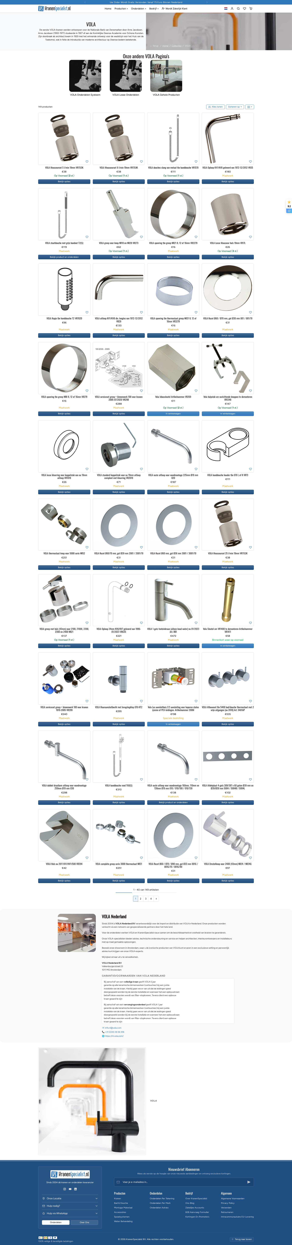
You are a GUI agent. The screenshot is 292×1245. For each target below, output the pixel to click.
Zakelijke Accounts (194, 1207)
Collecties (176, 45)
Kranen (117, 1198)
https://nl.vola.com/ (114, 1036)
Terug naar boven (243, 1239)
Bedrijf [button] (153, 8)
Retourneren (227, 1212)
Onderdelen (55, 1222)
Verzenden (226, 1207)
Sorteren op (234, 106)
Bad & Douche (121, 1203)
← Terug (154, 45)
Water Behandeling (123, 1221)
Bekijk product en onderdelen (64, 257)
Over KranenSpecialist (196, 1198)
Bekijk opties (64, 181)
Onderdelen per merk (160, 1203)
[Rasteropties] (249, 107)
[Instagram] (64, 1189)
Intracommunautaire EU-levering (237, 1216)
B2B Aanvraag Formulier (197, 1212)
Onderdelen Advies (159, 1207)
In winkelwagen (173, 413)
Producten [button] (121, 8)
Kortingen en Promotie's (197, 1216)
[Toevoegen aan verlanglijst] (87, 161)
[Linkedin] (75, 1189)
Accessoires (120, 1212)
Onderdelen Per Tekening (162, 1198)
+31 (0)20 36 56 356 (114, 1032)
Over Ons (84, 1222)
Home (108, 8)
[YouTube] (70, 1189)
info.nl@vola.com (113, 1028)
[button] (226, 8)
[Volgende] (87, 139)
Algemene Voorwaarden (232, 1198)
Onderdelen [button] (138, 8)
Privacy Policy (228, 1203)
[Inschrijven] (249, 1182)
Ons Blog (189, 1203)
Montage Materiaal (123, 1207)
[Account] (232, 8)
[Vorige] (41, 139)
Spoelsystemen (121, 1216)
